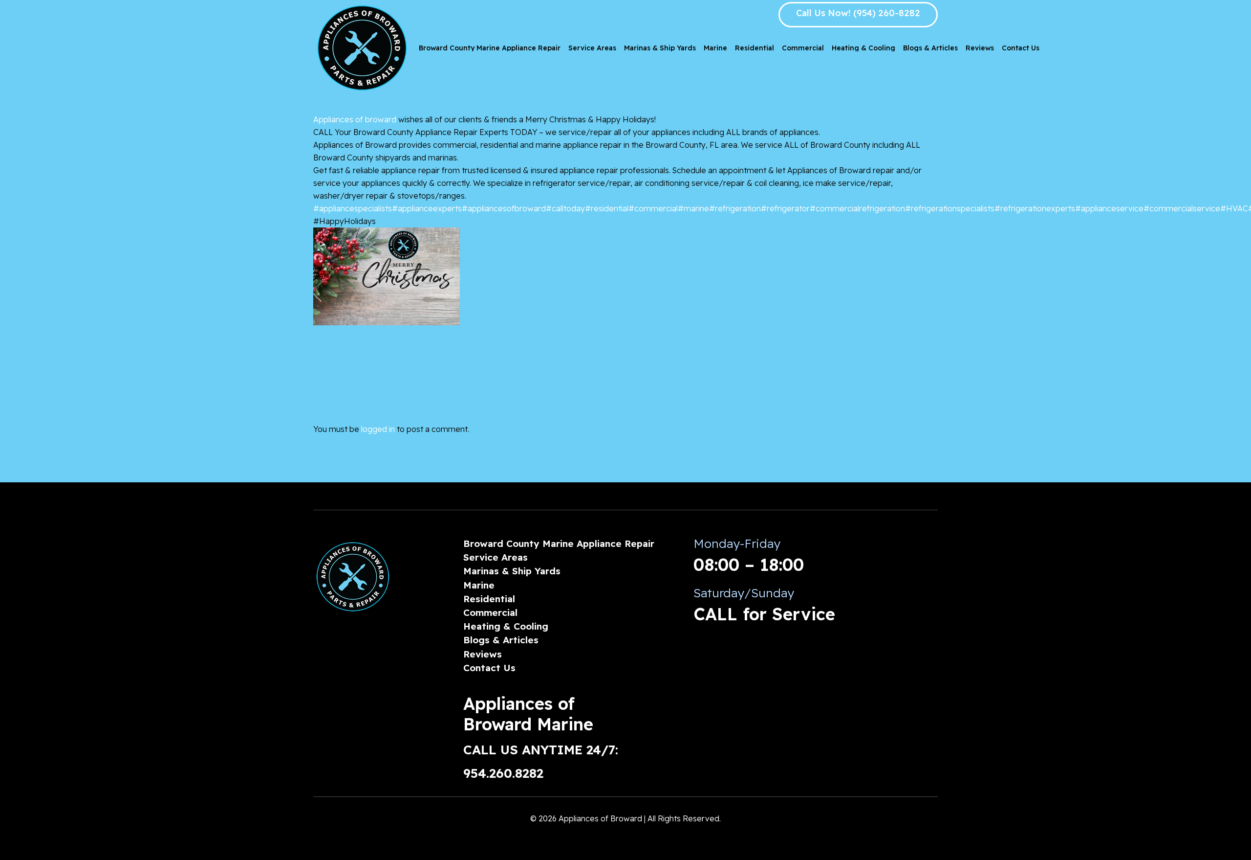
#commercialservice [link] (1181, 208)
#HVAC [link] (1234, 208)
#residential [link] (606, 208)
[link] (354, 119)
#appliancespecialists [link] (352, 208)
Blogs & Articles (501, 640)
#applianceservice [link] (1109, 208)
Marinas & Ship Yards (512, 571)
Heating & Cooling (505, 626)
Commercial (490, 612)
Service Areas (495, 557)
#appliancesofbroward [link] (504, 208)
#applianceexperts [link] (427, 208)
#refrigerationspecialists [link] (949, 208)
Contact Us (489, 668)
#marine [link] (693, 208)
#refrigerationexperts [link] (1034, 208)
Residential (489, 599)
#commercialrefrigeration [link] (857, 208)
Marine (479, 585)
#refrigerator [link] (785, 208)
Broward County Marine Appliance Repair (558, 543)
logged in (378, 429)
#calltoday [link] (565, 208)
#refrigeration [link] (735, 208)
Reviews (482, 654)
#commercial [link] (653, 208)
